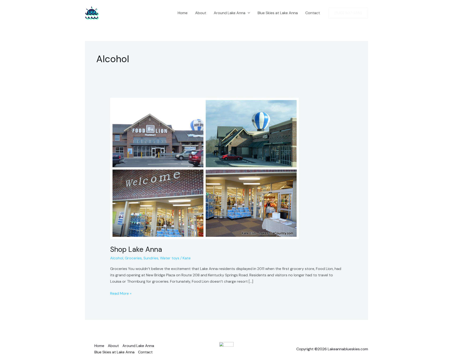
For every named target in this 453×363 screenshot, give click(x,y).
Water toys (169, 258)
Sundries (150, 258)
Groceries (133, 258)
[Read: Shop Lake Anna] (204, 168)
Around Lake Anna (229, 12)
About (200, 12)
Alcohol (116, 258)
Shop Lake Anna (136, 249)
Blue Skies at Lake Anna (278, 12)
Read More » (120, 293)
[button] (247, 13)
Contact (312, 12)
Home (183, 12)
